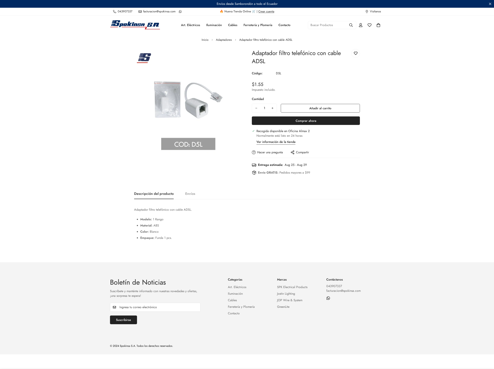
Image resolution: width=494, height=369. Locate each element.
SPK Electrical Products (292, 287)
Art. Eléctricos (190, 25)
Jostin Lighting (286, 293)
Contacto (284, 25)
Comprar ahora (306, 121)
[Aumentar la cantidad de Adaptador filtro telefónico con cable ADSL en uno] (272, 108)
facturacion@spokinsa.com (343, 290)
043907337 (334, 286)
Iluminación (214, 25)
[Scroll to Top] (486, 348)
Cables (232, 25)
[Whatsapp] (180, 11)
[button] (378, 25)
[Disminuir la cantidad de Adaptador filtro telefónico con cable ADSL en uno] (256, 108)
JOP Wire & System (289, 300)
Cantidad (258, 99)
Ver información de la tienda (275, 142)
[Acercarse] (234, 56)
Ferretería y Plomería (258, 25)
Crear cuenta (266, 11)
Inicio (205, 40)
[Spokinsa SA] (135, 25)
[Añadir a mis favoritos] (355, 53)
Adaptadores (224, 40)
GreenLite (283, 307)
